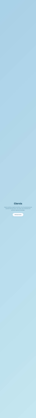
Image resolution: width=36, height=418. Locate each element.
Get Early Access (18, 214)
